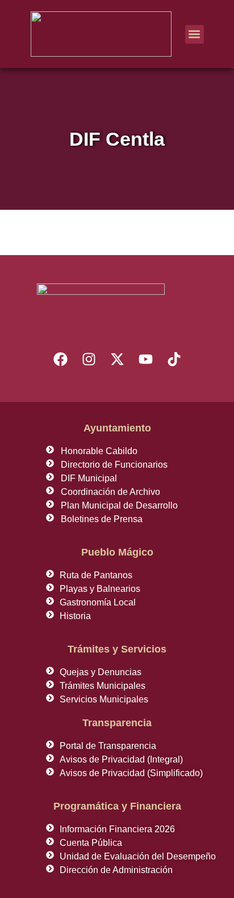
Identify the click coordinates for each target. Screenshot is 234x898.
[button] (194, 34)
